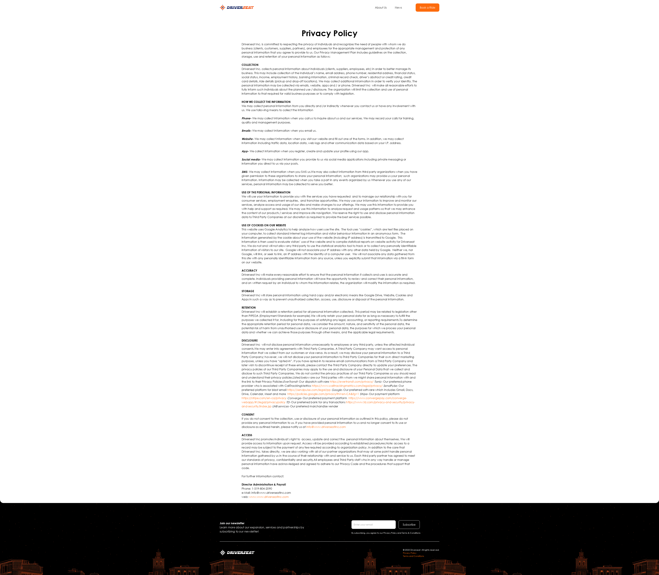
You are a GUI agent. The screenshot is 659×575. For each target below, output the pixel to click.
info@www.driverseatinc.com (326, 427)
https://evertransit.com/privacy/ (352, 381)
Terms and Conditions (413, 556)
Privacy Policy (409, 553)
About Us (381, 7)
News (398, 7)
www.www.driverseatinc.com (269, 497)
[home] (237, 7)
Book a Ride (427, 7)
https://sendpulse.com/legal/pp (309, 390)
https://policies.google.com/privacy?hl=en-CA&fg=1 (323, 394)
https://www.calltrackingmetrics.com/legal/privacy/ (347, 385)
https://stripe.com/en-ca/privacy (264, 398)
